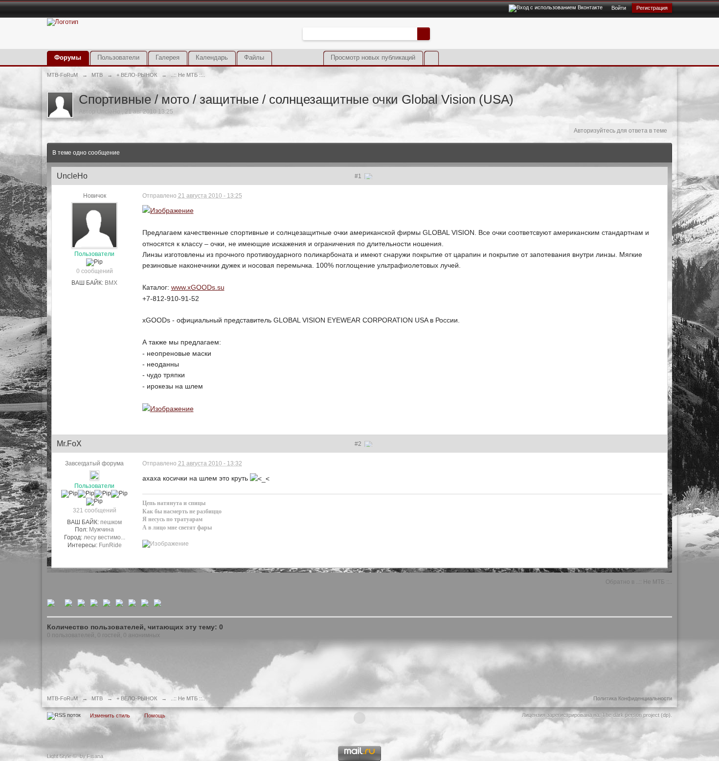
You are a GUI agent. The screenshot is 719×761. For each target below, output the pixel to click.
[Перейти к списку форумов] (62, 21)
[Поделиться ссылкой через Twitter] (51, 602)
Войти (618, 8)
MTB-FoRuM (62, 698)
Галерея (168, 57)
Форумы (67, 57)
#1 (359, 176)
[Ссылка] (168, 210)
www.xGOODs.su (198, 287)
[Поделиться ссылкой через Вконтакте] (94, 602)
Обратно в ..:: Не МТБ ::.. (639, 581)
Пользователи (118, 57)
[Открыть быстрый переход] (431, 58)
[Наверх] (359, 718)
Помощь (154, 715)
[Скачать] (157, 602)
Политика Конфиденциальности (632, 698)
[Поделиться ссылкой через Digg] (68, 602)
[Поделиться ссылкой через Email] (132, 602)
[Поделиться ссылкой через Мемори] (107, 602)
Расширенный (436, 33)
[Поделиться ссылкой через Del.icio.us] (81, 602)
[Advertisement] (557, 40)
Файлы (254, 57)
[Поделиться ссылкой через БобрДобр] (119, 602)
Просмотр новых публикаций (373, 57)
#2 (359, 443)
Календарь (212, 57)
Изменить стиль (110, 715)
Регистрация (652, 8)
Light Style (59, 756)
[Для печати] (145, 602)
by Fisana (91, 756)
